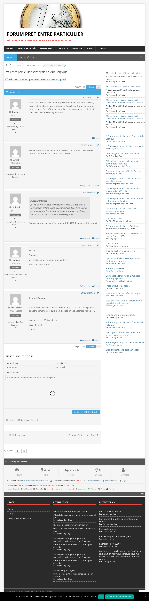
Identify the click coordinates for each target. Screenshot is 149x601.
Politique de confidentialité (19, 518)
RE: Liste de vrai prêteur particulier (123, 73)
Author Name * (13, 363)
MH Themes (47, 591)
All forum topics (19, 435)
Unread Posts (111, 480)
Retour (91, 87)
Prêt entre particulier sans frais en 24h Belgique (125, 137)
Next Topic (91, 435)
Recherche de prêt (27, 48)
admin (78, 480)
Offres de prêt (47, 48)
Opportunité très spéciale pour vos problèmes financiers (123, 259)
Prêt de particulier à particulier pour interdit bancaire (123, 179)
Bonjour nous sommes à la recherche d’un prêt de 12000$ (124, 234)
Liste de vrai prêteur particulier (121, 315)
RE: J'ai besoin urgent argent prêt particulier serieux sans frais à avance (124, 101)
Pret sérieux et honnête (110, 511)
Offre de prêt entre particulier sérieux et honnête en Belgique (124, 200)
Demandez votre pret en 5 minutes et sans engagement (124, 277)
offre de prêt (112, 243)
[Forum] (6, 65)
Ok (101, 596)
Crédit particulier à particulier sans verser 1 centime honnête (123, 333)
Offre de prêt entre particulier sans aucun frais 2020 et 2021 (123, 190)
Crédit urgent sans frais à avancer (122, 153)
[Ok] (145, 596)
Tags (124, 480)
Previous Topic (75, 435)
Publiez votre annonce (70, 48)
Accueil (9, 48)
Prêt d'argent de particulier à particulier (125, 146)
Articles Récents (27, 57)
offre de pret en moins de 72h (120, 251)
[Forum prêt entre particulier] (50, 26)
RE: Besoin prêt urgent (64, 570)
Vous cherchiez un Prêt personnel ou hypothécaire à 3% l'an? (124, 302)
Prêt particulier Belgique (118, 285)
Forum (90, 48)
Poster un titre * (14, 372)
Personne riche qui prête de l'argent (123, 171)
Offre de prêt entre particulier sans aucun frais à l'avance (123, 162)
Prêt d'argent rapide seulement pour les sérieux (118, 520)
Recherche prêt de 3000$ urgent (115, 536)
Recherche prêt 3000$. (110, 543)
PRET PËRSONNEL (114, 218)
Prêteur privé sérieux (116, 268)
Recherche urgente (108, 529)
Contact (102, 48)
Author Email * (61, 363)
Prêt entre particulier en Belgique (122, 226)
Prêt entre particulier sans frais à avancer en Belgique (122, 210)
